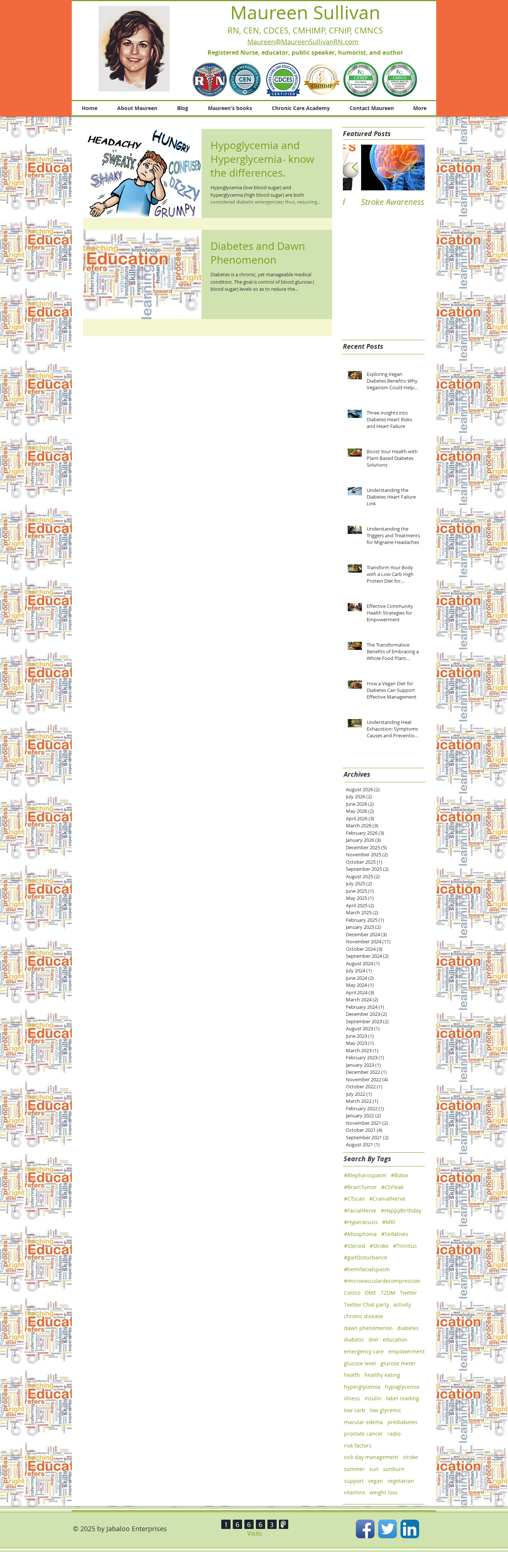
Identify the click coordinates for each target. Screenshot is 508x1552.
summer (354, 1468)
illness (352, 1398)
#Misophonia (360, 1233)
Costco (352, 1292)
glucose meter (398, 1363)
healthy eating (382, 1374)
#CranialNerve (387, 1198)
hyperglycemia (362, 1386)
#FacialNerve (360, 1210)
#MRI (388, 1222)
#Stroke (379, 1245)
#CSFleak (392, 1187)
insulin (373, 1398)
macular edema (363, 1422)
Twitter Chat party (366, 1304)
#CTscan (354, 1198)
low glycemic (385, 1410)
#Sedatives (394, 1233)
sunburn (394, 1468)
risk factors (358, 1445)
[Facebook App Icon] (365, 1529)
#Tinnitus (405, 1245)
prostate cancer (363, 1433)
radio (394, 1433)
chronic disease (363, 1316)
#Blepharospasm (365, 1175)
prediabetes (403, 1422)
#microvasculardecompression (382, 1280)
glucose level (360, 1363)
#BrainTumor (360, 1187)
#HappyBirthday (401, 1210)
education (395, 1339)
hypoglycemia (402, 1386)
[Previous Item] (354, 167)
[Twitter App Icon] (387, 1529)
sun (374, 1468)
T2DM (388, 1292)
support (354, 1480)
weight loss (384, 1492)
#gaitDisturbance (365, 1257)
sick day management (371, 1457)
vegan (375, 1480)
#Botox (399, 1175)
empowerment (406, 1351)
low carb (354, 1410)
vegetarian (401, 1480)
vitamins (354, 1492)
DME (370, 1292)
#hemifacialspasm (367, 1269)
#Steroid (354, 1245)
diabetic (354, 1339)
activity (402, 1304)
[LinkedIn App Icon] (410, 1529)
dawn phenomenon (368, 1328)
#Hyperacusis (361, 1222)
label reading (402, 1398)
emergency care (364, 1351)
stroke (410, 1457)
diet (373, 1339)
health (352, 1374)
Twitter (408, 1292)
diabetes (408, 1328)
